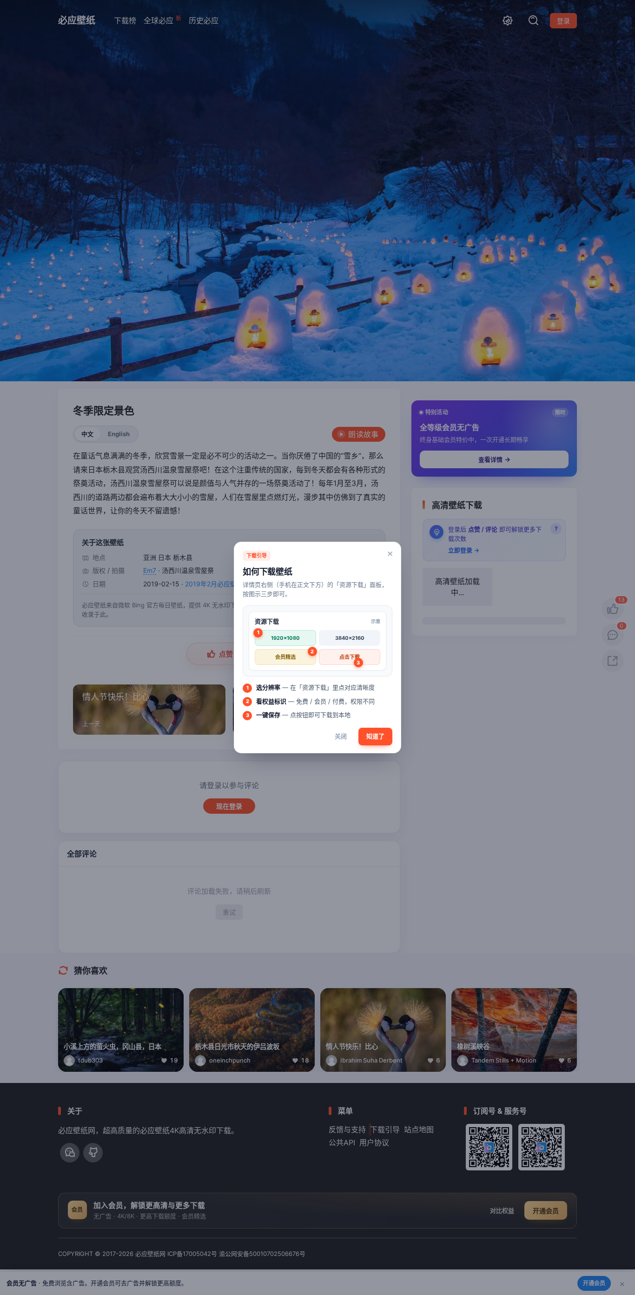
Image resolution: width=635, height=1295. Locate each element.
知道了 (375, 736)
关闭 (341, 736)
